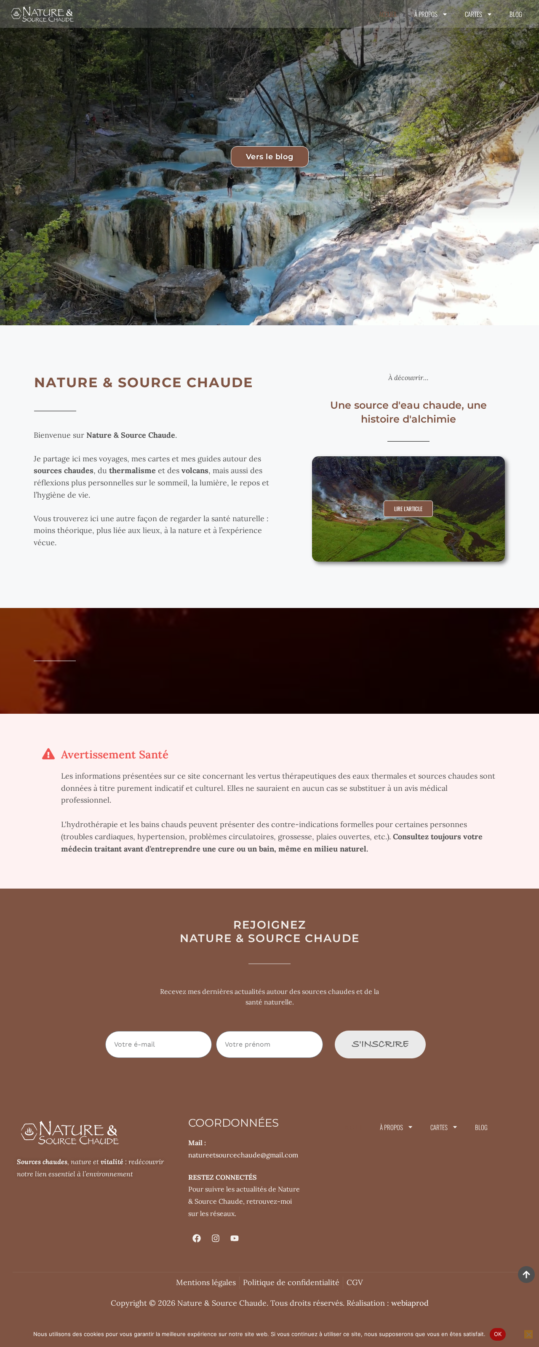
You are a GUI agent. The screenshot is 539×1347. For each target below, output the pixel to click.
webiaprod (410, 1303)
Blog (516, 14)
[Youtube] (234, 1238)
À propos (426, 14)
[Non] (528, 1334)
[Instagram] (215, 1238)
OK (498, 1334)
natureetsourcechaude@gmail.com (243, 1155)
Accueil (388, 14)
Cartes (473, 14)
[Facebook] (196, 1238)
